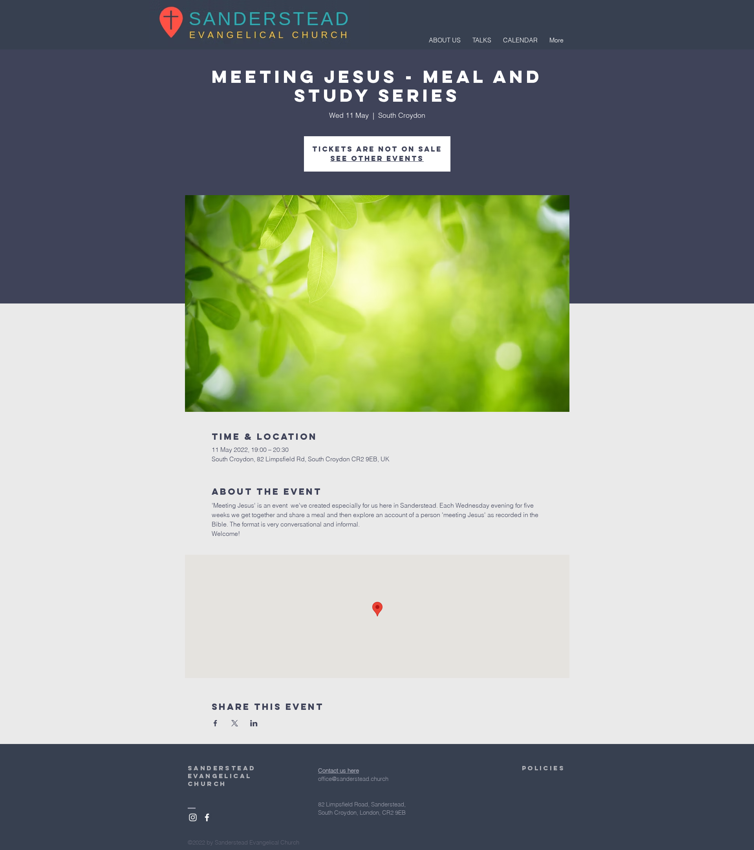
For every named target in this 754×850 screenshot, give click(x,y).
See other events (377, 158)
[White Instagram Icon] (193, 817)
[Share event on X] (234, 723)
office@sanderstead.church (353, 778)
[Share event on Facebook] (215, 723)
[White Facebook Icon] (207, 817)
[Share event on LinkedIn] (254, 723)
